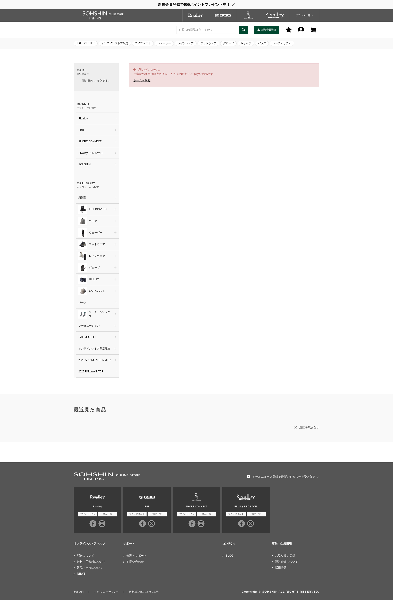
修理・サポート (136, 555)
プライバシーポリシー (106, 591)
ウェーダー (164, 43)
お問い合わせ (135, 561)
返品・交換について (90, 567)
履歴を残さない (309, 427)
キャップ (246, 43)
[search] (243, 30)
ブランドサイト (87, 514)
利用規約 (79, 591)
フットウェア (208, 43)
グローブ (228, 43)
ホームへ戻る (141, 80)
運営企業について (286, 561)
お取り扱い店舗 (285, 555)
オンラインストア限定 (115, 43)
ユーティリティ (282, 43)
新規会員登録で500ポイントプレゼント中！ (194, 4)
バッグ (262, 43)
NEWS (81, 573)
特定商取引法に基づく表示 (143, 591)
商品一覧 (107, 514)
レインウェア (186, 43)
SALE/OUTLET (86, 43)
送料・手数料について (91, 561)
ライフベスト (143, 43)
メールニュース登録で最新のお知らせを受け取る (283, 476)
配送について (85, 555)
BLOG (230, 555)
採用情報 (281, 567)
